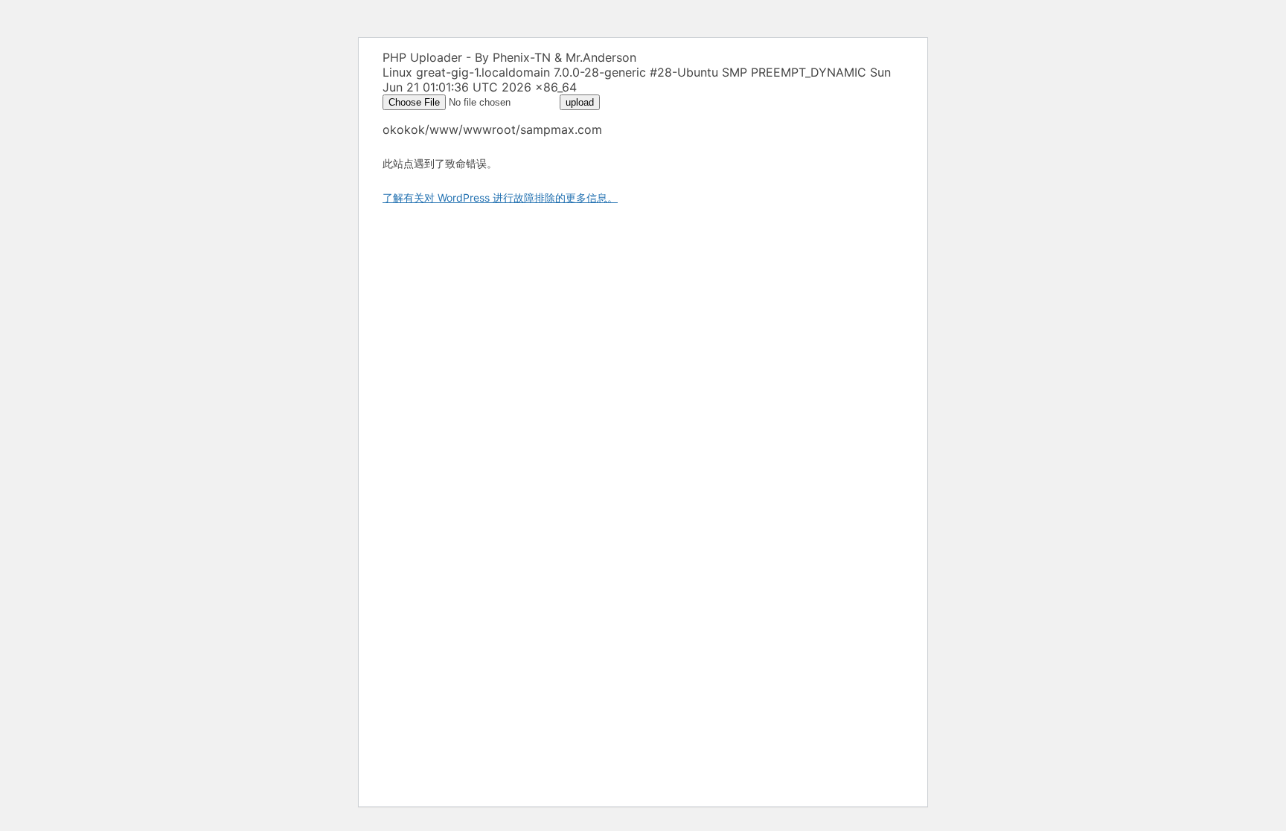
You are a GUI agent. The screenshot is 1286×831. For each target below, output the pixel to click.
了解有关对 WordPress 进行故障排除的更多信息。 (500, 197)
